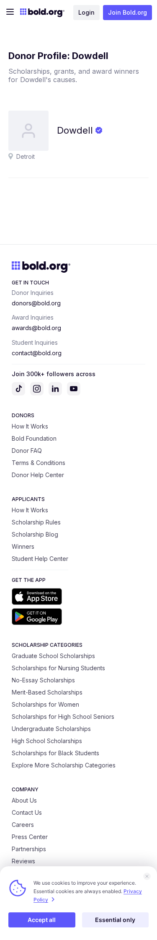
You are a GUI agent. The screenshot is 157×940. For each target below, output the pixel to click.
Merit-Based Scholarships (47, 692)
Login (86, 12)
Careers (23, 824)
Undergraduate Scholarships (51, 728)
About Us (24, 800)
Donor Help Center (38, 474)
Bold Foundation (34, 438)
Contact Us (27, 812)
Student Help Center (40, 558)
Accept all (42, 919)
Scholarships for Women (45, 704)
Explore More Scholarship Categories (64, 765)
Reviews (23, 861)
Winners (23, 546)
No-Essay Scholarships (43, 680)
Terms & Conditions (38, 462)
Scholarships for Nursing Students (58, 667)
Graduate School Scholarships (53, 655)
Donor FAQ (27, 450)
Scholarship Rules (36, 522)
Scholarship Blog (35, 534)
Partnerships (29, 848)
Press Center (30, 836)
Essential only (115, 919)
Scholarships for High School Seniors (63, 716)
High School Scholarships (47, 740)
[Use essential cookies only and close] (147, 876)
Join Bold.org (127, 12)
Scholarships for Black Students (55, 753)
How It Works (30, 426)
